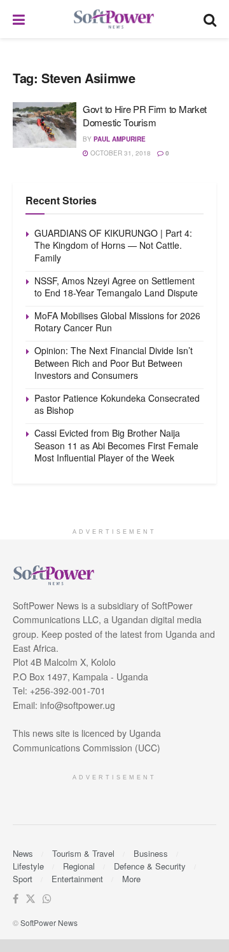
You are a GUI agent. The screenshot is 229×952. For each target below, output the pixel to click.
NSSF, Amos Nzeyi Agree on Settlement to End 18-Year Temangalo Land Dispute (116, 287)
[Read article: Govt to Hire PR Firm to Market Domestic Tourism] (44, 125)
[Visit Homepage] (114, 19)
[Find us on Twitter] (30, 899)
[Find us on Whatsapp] (47, 899)
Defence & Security (150, 866)
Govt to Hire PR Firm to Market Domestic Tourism (145, 115)
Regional (79, 866)
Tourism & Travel (83, 853)
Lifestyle (28, 866)
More (131, 879)
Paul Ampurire (120, 139)
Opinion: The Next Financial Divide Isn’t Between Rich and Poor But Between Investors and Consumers (113, 362)
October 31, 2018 (119, 153)
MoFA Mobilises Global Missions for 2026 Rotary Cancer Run (117, 321)
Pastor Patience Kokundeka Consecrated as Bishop (117, 404)
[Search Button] (210, 19)
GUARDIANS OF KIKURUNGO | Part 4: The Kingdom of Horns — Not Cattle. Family (113, 245)
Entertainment (77, 879)
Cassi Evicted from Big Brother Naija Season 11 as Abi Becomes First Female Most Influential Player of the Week (116, 445)
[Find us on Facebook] (15, 899)
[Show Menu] (19, 19)
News (23, 853)
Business (151, 853)
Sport (22, 879)
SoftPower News (49, 922)
